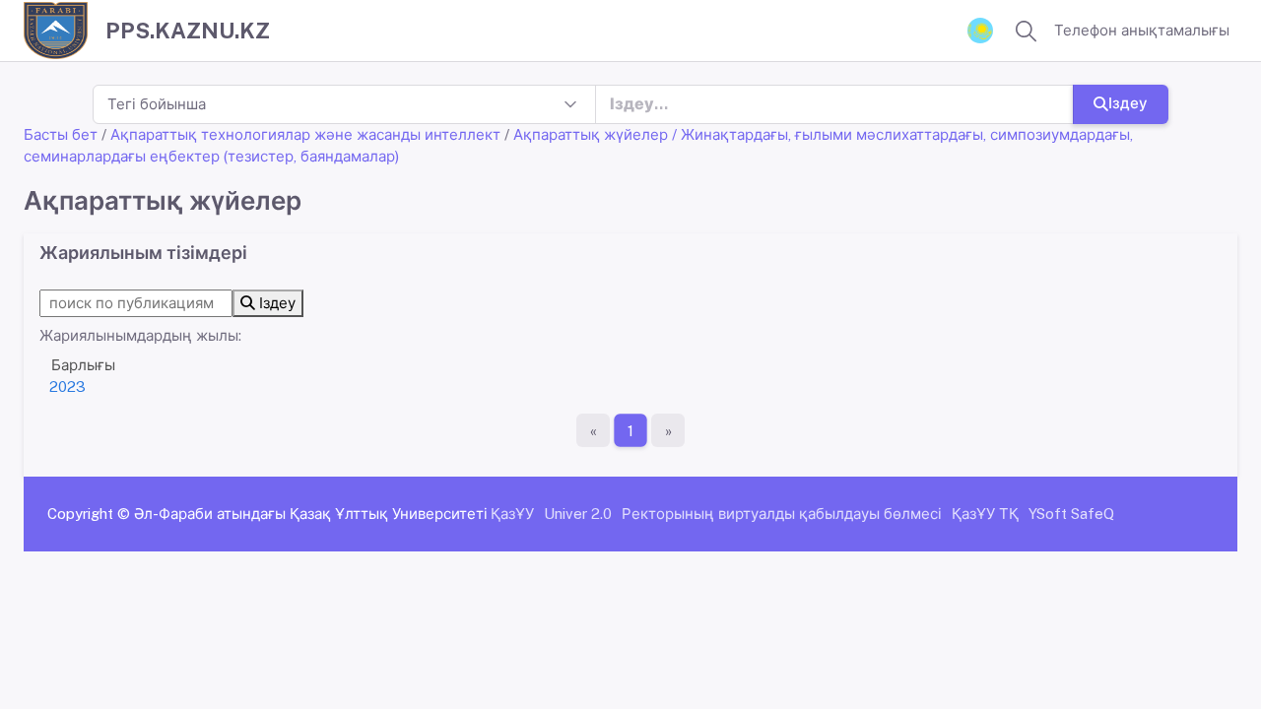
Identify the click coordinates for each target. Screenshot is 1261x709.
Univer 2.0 (578, 513)
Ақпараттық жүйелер (590, 134)
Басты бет (61, 134)
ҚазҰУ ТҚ (985, 513)
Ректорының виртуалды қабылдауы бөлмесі (782, 513)
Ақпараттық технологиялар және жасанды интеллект (305, 134)
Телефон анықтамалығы (1141, 30)
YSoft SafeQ (1071, 513)
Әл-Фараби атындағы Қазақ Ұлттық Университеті (311, 513)
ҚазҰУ (512, 513)
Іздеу (1128, 103)
